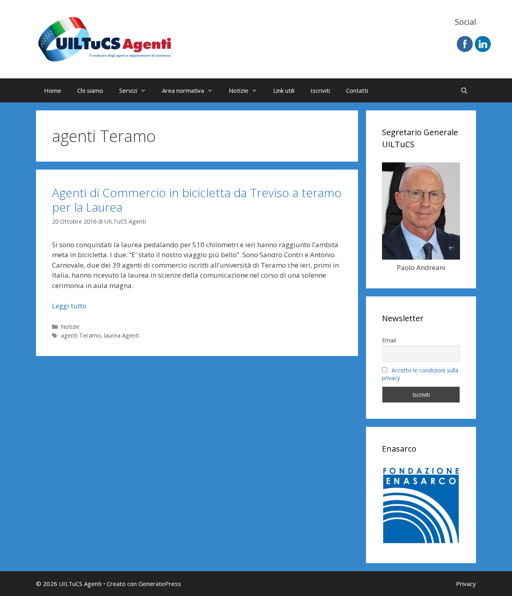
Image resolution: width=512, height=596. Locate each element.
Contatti (357, 90)
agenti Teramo (81, 335)
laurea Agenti (121, 335)
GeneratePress (159, 584)
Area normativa (183, 90)
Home (52, 90)
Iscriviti (320, 90)
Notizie (238, 90)
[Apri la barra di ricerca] (464, 90)
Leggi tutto (69, 305)
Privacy (466, 584)
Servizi (128, 90)
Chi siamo (90, 90)
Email (389, 340)
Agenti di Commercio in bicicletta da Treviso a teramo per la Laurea (197, 199)
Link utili (283, 90)
